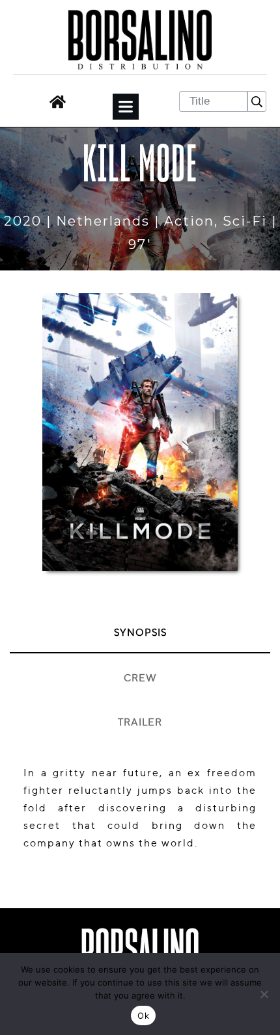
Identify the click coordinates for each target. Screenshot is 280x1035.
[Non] (263, 994)
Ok (143, 1015)
